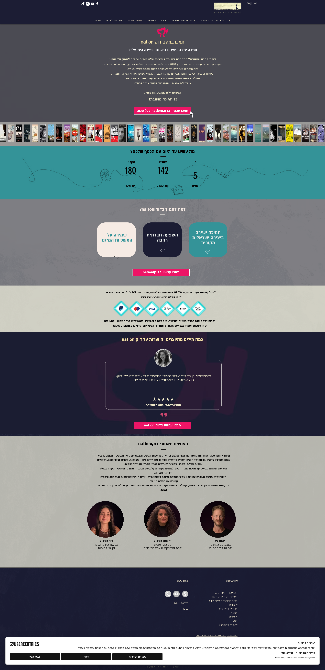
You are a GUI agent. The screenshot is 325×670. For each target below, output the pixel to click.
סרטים (234, 613)
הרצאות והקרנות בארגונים (224, 597)
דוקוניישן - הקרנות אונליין (225, 593)
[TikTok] (83, 4)
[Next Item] (319, 133)
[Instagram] (88, 4)
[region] (206, 244)
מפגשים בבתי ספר (228, 609)
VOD (235, 621)
